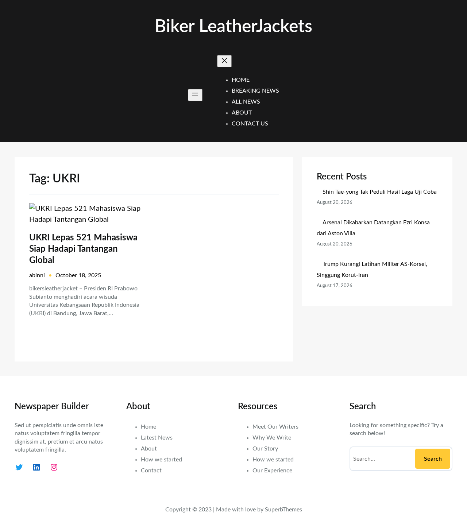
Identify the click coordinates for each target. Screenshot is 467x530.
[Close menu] (224, 61)
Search (433, 459)
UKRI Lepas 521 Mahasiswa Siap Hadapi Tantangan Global (83, 249)
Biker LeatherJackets (233, 26)
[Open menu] (195, 95)
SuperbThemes (283, 509)
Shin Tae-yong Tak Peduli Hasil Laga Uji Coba (380, 192)
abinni (37, 275)
